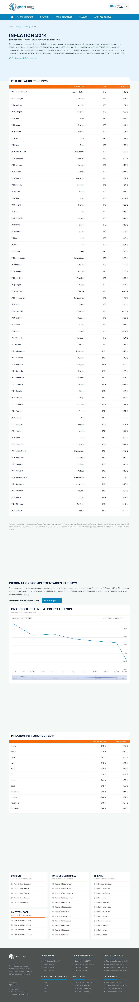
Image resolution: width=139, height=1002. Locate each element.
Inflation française (102, 925)
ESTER (46, 985)
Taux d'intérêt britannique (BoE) (117, 967)
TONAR (46, 992)
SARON (46, 982)
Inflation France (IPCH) (114, 992)
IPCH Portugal (17, 471)
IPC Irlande (15, 225)
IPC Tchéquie (16, 338)
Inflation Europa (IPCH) (114, 988)
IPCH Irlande (16, 431)
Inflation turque (101, 935)
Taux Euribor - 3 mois (21, 893)
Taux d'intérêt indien (62, 912)
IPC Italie (14, 245)
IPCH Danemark (17, 378)
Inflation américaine (103, 893)
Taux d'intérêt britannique (64, 893)
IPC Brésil (15, 118)
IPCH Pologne (16, 464)
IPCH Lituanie (16, 444)
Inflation (45, 17)
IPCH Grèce (16, 418)
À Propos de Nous (102, 17)
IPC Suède (15, 325)
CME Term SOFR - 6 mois (22, 930)
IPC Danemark (17, 158)
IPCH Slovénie (17, 491)
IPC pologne (16, 285)
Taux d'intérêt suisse (62, 930)
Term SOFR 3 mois (81, 970)
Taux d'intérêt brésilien (63, 889)
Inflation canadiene (103, 912)
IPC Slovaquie (17, 311)
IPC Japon (15, 251)
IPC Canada (16, 132)
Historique (27, 27)
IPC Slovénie (16, 318)
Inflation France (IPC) (82, 992)
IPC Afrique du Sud (19, 92)
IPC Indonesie (17, 218)
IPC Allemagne (17, 98)
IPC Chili (14, 138)
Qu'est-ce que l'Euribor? (52, 961)
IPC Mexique (16, 265)
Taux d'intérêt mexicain (63, 921)
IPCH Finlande (17, 404)
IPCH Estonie (16, 391)
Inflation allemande (103, 889)
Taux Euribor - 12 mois (22, 902)
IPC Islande (16, 231)
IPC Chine (15, 145)
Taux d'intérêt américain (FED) (116, 964)
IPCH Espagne (17, 384)
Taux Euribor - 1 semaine (22, 884)
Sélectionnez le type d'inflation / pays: (24, 600)
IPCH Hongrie (16, 424)
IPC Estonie (16, 172)
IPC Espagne (16, 165)
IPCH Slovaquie (17, 484)
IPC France (15, 192)
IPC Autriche (16, 105)
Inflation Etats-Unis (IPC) (83, 988)
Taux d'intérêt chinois (62, 902)
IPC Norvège (16, 271)
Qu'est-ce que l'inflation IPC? (84, 982)
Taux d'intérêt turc (61, 935)
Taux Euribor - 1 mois (21, 889)
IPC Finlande (16, 185)
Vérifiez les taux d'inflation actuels (22, 58)
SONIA (46, 988)
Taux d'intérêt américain (63, 884)
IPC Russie (15, 305)
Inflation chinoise (102, 916)
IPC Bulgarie (16, 125)
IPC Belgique (16, 112)
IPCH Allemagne (18, 351)
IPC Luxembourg (18, 258)
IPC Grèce (15, 198)
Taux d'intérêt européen (63, 907)
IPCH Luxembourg (18, 451)
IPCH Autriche (17, 358)
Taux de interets (25, 17)
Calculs (83, 17)
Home (11, 27)
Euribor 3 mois (49, 967)
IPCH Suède (16, 497)
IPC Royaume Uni (18, 298)
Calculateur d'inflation (104, 884)
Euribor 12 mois (49, 970)
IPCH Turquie (16, 511)
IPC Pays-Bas (16, 278)
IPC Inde (14, 211)
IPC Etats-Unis (17, 178)
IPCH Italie (15, 438)
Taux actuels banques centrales (117, 961)
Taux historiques (64, 17)
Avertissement (14, 982)
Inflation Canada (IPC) (83, 985)
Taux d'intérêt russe (62, 925)
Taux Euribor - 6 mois (21, 898)
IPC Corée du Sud (18, 152)
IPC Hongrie (16, 205)
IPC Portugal (16, 291)
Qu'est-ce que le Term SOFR (84, 964)
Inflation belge (101, 898)
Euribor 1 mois (49, 964)
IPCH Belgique (17, 364)
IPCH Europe (16, 398)
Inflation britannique (103, 907)
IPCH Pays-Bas (17, 457)
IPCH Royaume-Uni (19, 477)
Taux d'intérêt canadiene (63, 898)
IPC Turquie (16, 344)
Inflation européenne (103, 921)
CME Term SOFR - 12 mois (23, 934)
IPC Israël (15, 238)
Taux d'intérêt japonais (63, 916)
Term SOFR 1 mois (81, 967)
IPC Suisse (15, 331)
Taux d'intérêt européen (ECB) (116, 970)
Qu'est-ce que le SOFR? (83, 961)
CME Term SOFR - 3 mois (22, 925)
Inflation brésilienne (103, 902)
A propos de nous (15, 985)
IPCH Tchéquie (17, 504)
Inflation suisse (101, 930)
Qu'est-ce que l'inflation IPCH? (116, 985)
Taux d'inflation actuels (114, 982)
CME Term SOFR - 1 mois (22, 921)
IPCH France (16, 411)
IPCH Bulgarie (17, 371)
